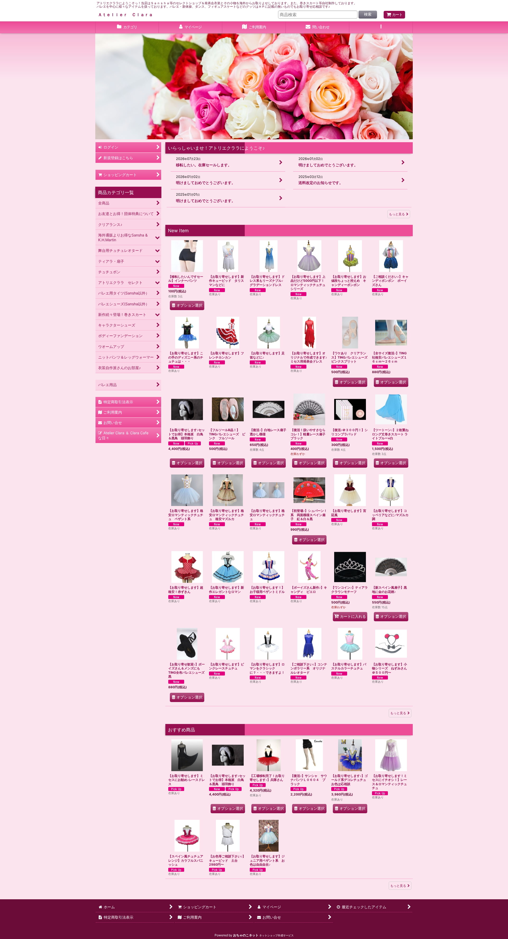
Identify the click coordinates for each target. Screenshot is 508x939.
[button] (381, 27)
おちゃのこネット (245, 935)
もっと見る (397, 214)
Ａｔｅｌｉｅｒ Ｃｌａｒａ (125, 14)
